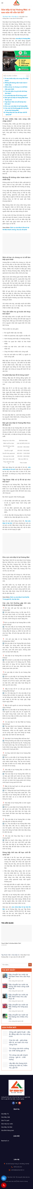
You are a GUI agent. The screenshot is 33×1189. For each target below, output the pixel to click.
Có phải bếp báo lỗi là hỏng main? (16, 95)
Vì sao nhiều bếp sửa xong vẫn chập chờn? (17, 79)
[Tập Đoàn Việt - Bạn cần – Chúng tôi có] (16, 3)
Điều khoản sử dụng (22, 1181)
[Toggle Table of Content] (27, 76)
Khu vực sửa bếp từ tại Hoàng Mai (16, 106)
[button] (2, 3)
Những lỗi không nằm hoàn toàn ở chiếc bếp (16, 84)
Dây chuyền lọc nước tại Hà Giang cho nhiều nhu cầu (18, 1017)
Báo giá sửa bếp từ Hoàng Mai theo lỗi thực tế (16, 99)
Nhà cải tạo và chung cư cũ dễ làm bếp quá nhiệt (16, 88)
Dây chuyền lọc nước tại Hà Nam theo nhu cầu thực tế (19, 976)
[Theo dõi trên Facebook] (13, 1103)
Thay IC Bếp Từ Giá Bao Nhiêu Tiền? (11, 943)
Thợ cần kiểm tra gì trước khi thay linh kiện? (16, 92)
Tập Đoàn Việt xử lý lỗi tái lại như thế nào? (15, 103)
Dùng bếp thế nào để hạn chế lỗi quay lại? (16, 113)
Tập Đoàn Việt (6, 16)
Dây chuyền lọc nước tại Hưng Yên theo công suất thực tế (19, 986)
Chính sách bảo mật (10, 1181)
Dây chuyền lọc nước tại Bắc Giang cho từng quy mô (18, 1007)
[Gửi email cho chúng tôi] (16, 1103)
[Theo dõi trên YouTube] (19, 1103)
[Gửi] (30, 964)
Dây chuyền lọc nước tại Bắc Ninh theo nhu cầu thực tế (18, 997)
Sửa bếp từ (15, 16)
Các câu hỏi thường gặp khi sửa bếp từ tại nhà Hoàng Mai (17, 109)
